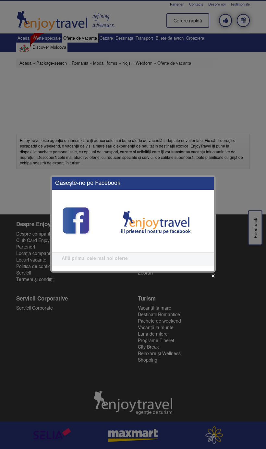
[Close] (213, 275)
